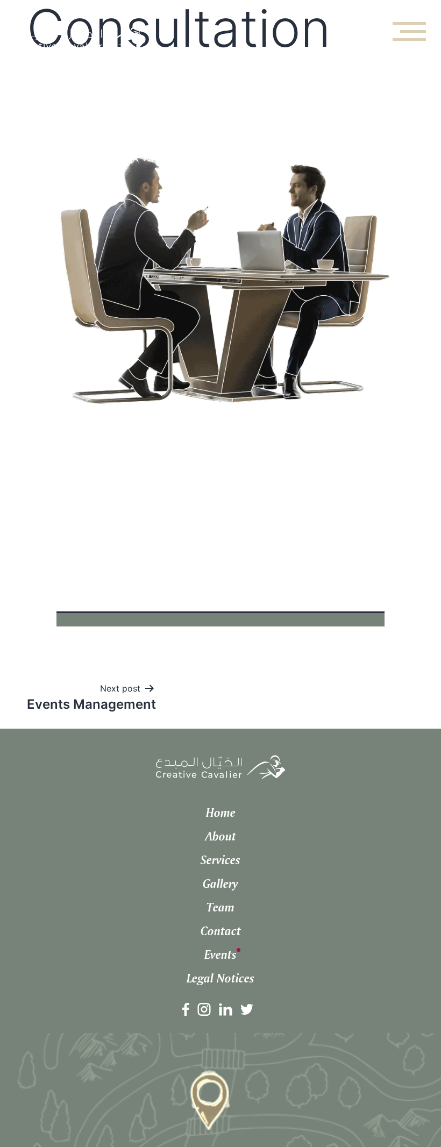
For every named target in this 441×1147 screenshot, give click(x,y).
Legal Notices (220, 978)
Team (220, 907)
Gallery (220, 883)
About (220, 836)
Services (220, 859)
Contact (221, 930)
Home (221, 812)
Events (220, 954)
